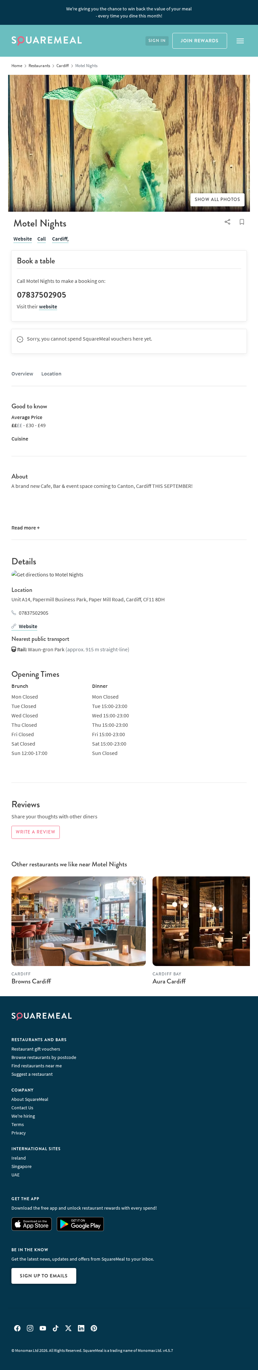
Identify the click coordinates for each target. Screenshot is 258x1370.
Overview (22, 373)
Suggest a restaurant (32, 1074)
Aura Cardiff (169, 981)
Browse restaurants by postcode (43, 1057)
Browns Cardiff (31, 981)
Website (22, 238)
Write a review (35, 832)
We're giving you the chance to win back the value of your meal (129, 12)
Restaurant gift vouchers (35, 1049)
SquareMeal (46, 41)
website (48, 306)
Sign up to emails (44, 1275)
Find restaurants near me (36, 1066)
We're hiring (23, 1116)
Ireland (18, 1158)
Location (51, 373)
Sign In (157, 41)
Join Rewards (200, 40)
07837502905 (33, 612)
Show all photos (217, 200)
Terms (17, 1124)
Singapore (21, 1166)
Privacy (18, 1133)
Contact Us (22, 1108)
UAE (15, 1175)
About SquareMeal (29, 1099)
